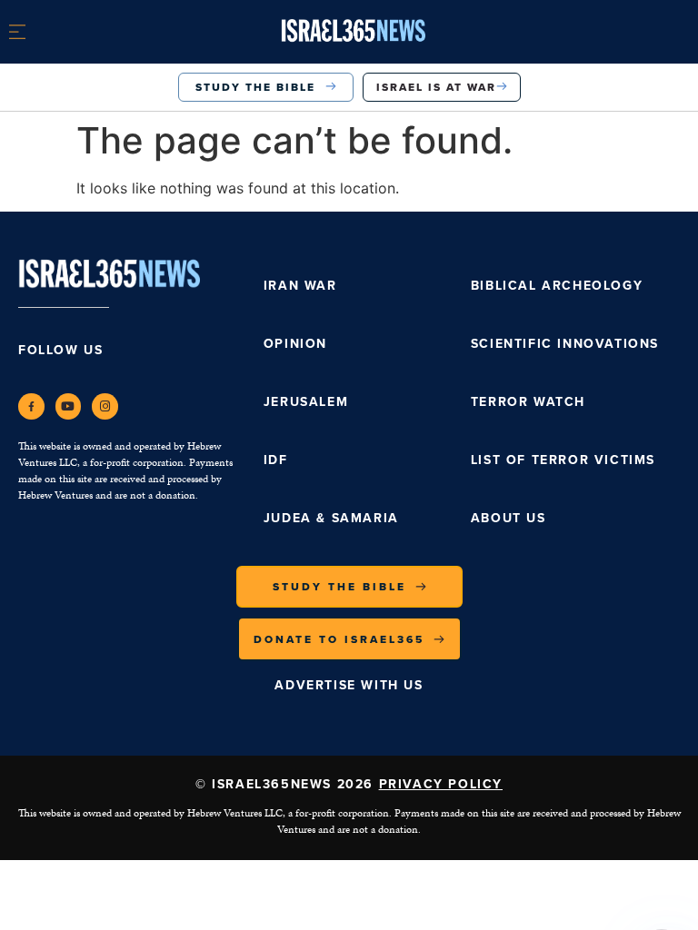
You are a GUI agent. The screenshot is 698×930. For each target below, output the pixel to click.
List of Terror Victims (563, 460)
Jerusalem (306, 401)
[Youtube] (68, 406)
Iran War (300, 285)
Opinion (295, 343)
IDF (276, 460)
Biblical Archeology (557, 285)
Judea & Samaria (331, 518)
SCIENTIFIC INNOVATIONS (565, 343)
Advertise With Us (348, 685)
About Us (508, 518)
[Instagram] (105, 406)
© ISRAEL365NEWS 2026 (349, 784)
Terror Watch (528, 401)
